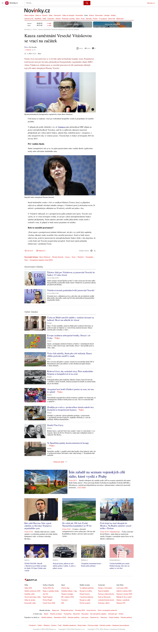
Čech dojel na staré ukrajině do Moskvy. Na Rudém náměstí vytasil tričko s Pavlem (115, 526)
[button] (60, 92)
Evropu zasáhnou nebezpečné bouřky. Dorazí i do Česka (68, 336)
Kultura (91, 15)
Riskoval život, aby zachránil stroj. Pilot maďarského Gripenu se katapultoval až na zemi (70, 372)
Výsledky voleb (29, 594)
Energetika (89, 257)
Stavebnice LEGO (60, 617)
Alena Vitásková (44, 257)
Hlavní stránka (29, 15)
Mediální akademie (69, 625)
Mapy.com (55, 610)
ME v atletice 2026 (67, 597)
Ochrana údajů (93, 625)
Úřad (26, 260)
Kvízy (83, 18)
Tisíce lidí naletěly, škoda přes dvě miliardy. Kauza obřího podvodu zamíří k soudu (69, 354)
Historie (58, 18)
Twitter (39, 625)
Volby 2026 (28, 588)
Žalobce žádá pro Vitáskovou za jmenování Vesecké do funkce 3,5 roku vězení (71, 273)
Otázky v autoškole (123, 600)
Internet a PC (28, 18)
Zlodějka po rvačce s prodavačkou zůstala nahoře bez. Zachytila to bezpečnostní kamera (70, 408)
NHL (62, 603)
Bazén (46, 614)
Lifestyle (107, 15)
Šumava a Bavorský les (106, 594)
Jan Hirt (45, 594)
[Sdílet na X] (95, 251)
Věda (44, 18)
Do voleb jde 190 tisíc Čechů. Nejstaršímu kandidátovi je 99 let (76, 524)
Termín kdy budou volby (32, 597)
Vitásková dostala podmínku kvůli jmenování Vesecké (70, 290)
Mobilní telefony (46, 617)
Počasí (95, 18)
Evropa (49, 323)
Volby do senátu (29, 600)
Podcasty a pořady (68, 18)
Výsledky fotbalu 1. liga (69, 591)
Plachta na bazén (56, 614)
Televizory (103, 617)
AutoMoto (38, 18)
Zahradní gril (112, 614)
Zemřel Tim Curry (55, 425)
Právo (26, 47)
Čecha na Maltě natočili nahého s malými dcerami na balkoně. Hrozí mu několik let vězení (70, 318)
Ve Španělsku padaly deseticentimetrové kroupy (68, 442)
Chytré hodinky (114, 617)
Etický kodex (82, 625)
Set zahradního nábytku (98, 614)
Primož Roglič (47, 600)
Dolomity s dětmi (103, 603)
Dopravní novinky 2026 (124, 594)
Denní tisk (111, 18)
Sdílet (89, 48)
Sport (78, 18)
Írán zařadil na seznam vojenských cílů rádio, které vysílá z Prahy (97, 474)
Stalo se (38, 15)
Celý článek (82, 487)
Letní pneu (84, 617)
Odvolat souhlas (105, 625)
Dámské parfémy (73, 617)
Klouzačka (84, 614)
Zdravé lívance (85, 594)
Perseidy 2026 (80, 610)
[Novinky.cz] (37, 11)
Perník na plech (85, 603)
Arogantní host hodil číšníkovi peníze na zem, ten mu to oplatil (70, 390)
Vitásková (61, 127)
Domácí (45, 15)
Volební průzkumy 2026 (32, 591)
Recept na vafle (85, 600)
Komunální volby (30, 603)
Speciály (89, 18)
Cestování (50, 18)
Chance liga (65, 588)
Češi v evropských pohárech (107, 610)
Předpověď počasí (67, 610)
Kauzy (67, 257)
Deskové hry (94, 617)
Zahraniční (57, 15)
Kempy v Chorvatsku (105, 588)
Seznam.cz (151, 3)
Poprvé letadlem (103, 591)
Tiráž (59, 625)
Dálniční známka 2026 (124, 591)
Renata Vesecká (57, 257)
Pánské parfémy (126, 617)
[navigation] (2, 3)
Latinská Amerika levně (106, 600)
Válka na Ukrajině (68, 15)
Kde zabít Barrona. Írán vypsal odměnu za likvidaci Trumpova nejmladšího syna (37, 526)
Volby (50, 15)
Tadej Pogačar (48, 597)
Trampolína (67, 614)
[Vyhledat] (87, 3)
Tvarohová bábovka (86, 597)
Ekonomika (99, 15)
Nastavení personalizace (120, 625)
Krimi (86, 15)
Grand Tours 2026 (49, 603)
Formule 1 (64, 600)
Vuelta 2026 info (48, 588)
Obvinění (80, 257)
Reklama (47, 625)
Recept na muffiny (86, 591)
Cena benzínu (91, 610)
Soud (73, 257)
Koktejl (113, 15)
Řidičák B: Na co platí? (124, 597)
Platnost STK (121, 603)
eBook (81, 48)
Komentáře (79, 15)
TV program (103, 18)
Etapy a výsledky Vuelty (51, 591)
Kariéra (53, 625)
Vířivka (121, 614)
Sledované (119, 18)
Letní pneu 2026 (122, 588)
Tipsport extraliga (67, 594)
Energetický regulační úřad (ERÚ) (41, 260)
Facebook (32, 625)
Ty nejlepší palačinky (87, 588)
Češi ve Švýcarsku (104, 597)
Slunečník (76, 614)
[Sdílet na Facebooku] (91, 251)
